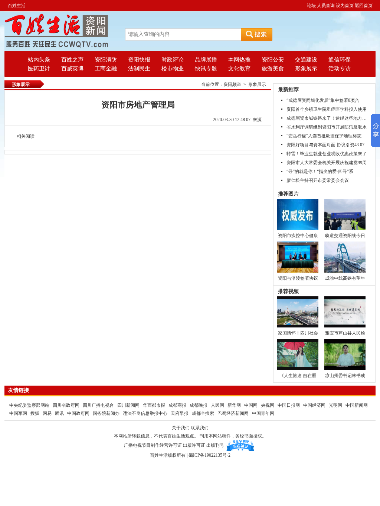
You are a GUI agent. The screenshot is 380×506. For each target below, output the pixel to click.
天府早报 (180, 413)
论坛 (311, 5)
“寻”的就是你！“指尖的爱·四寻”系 (319, 171)
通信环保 (339, 60)
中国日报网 (289, 405)
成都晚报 (199, 405)
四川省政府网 (67, 405)
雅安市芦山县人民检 (345, 333)
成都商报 (177, 405)
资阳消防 (106, 60)
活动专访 (339, 68)
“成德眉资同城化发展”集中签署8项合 (322, 100)
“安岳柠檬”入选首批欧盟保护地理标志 (323, 136)
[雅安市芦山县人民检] (345, 311)
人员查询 (326, 5)
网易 (47, 413)
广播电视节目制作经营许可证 (153, 445)
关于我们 (181, 427)
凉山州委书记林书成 (345, 375)
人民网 (217, 405)
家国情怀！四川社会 (298, 333)
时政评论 (172, 60)
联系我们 (200, 427)
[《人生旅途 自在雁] (297, 354)
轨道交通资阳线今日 (345, 235)
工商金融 (106, 68)
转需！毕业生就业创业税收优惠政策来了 (326, 153)
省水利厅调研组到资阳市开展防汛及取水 (326, 127)
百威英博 (72, 68)
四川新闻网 (128, 405)
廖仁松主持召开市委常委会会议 (317, 180)
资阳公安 (273, 60)
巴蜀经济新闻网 (233, 413)
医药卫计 (39, 68)
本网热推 (239, 60)
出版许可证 (194, 445)
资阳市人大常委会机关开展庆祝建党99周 (326, 162)
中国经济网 (314, 405)
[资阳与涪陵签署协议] (297, 256)
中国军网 (18, 413)
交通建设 (306, 60)
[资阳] (56, 30)
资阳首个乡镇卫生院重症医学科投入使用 (326, 109)
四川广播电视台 (99, 405)
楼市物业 (172, 68)
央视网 (267, 405)
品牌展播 (206, 60)
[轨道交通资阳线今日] (345, 214)
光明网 (335, 405)
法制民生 (139, 68)
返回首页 (364, 5)
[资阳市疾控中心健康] (297, 214)
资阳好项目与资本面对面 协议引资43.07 (325, 144)
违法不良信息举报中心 (145, 413)
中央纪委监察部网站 (29, 405)
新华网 (234, 405)
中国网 (251, 405)
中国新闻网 (356, 405)
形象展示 (306, 68)
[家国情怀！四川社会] (297, 311)
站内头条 (39, 60)
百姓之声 (72, 60)
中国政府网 (78, 413)
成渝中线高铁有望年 (345, 278)
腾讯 (59, 413)
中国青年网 (263, 413)
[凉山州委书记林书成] (345, 354)
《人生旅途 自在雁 (297, 375)
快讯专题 (206, 68)
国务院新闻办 (106, 413)
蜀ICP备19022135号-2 (209, 455)
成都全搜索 (203, 413)
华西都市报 (154, 405)
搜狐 (34, 413)
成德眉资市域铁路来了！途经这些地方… (326, 118)
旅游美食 (273, 68)
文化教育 (239, 68)
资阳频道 (232, 84)
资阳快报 (139, 60)
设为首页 (345, 5)
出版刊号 (215, 445)
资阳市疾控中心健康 (298, 235)
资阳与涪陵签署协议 (298, 278)
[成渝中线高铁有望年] (345, 256)
